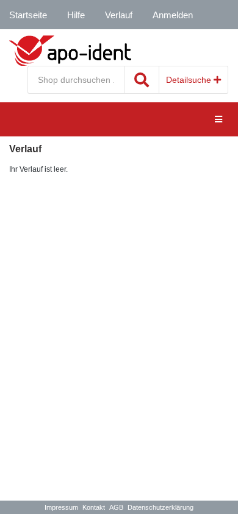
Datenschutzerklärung (160, 507)
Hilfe (76, 15)
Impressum (61, 507)
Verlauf (118, 15)
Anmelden (173, 15)
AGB (116, 507)
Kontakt (93, 507)
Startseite (28, 15)
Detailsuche (190, 80)
